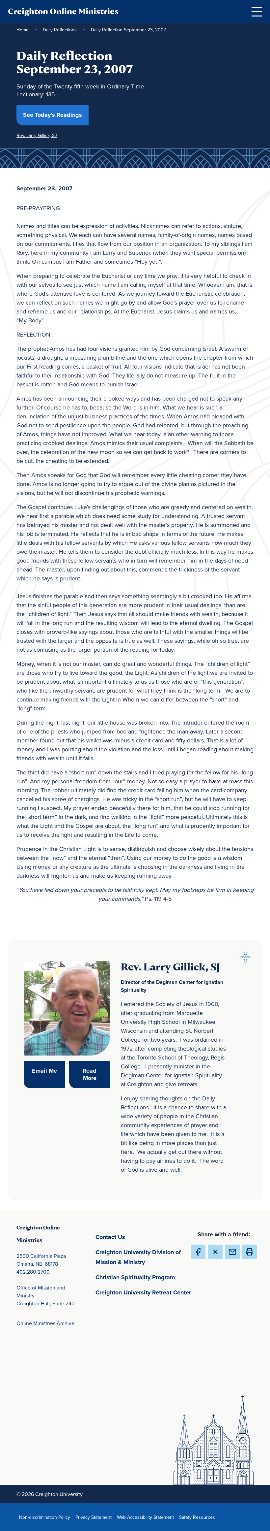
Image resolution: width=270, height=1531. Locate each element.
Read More (96, 1074)
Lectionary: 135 (35, 94)
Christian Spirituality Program (144, 1277)
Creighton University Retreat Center (144, 1292)
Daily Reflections (60, 29)
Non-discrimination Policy (46, 1517)
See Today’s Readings (56, 114)
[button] (249, 1252)
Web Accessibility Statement (146, 1517)
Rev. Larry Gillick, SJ (36, 135)
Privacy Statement (94, 1517)
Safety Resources (198, 1517)
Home (22, 29)
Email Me (48, 1070)
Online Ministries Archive (45, 1323)
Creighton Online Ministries (63, 11)
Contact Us (141, 1236)
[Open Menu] (257, 11)
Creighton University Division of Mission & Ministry (144, 1257)
